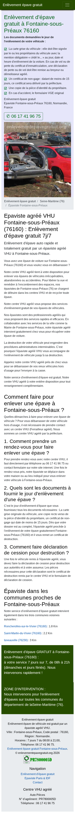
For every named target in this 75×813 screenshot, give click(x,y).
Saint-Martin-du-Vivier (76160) (22, 633)
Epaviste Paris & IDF (37, 778)
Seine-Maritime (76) (52, 201)
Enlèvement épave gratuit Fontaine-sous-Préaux (37, 748)
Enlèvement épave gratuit (22, 5)
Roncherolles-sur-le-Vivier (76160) (25, 626)
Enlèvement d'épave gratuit (37, 774)
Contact (37, 782)
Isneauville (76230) (16, 640)
